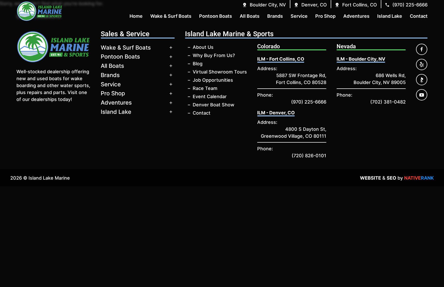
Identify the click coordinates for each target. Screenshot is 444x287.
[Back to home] (39, 11)
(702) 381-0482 (388, 102)
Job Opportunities (213, 80)
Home (136, 16)
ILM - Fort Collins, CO (280, 59)
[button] (264, 4)
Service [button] (299, 16)
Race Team (205, 88)
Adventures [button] (356, 16)
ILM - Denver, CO (276, 112)
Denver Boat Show (213, 104)
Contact (201, 113)
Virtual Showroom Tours (220, 72)
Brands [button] (275, 16)
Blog (197, 63)
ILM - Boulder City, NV (361, 59)
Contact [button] (419, 16)
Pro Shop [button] (325, 16)
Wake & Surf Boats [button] (170, 16)
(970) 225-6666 (308, 102)
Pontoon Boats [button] (215, 16)
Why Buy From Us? (214, 55)
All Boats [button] (250, 16)
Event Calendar (210, 96)
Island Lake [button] (389, 16)
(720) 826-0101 (309, 155)
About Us (203, 47)
